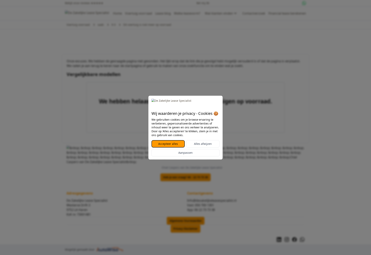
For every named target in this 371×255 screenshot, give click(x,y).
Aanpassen (185, 152)
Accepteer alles (168, 144)
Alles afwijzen (203, 144)
